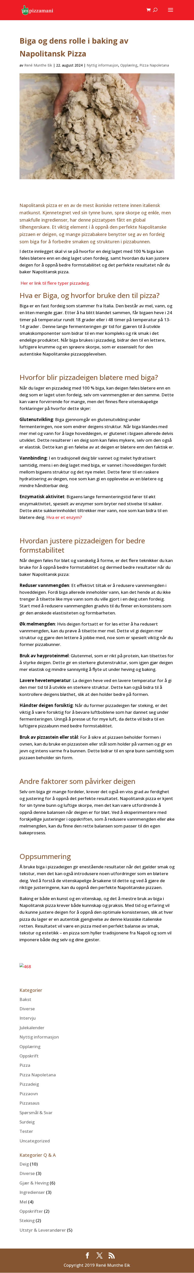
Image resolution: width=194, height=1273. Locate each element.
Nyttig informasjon (102, 65)
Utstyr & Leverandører (42, 1230)
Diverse (27, 1009)
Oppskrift (29, 1056)
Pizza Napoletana (154, 65)
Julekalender (31, 1027)
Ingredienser (32, 1192)
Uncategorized (34, 1141)
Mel (23, 1202)
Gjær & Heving (34, 1183)
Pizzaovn (28, 1094)
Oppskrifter (31, 1211)
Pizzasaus (29, 1103)
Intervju (27, 1018)
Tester (26, 1131)
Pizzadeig (29, 1084)
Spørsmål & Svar (36, 1112)
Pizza (24, 1065)
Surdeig (27, 1122)
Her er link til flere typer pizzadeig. (55, 283)
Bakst (25, 999)
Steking (27, 1220)
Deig (24, 1164)
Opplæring (128, 65)
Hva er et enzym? (64, 517)
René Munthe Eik (38, 65)
